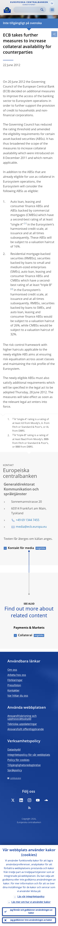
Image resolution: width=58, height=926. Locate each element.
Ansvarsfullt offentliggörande (25, 729)
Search (42, 9)
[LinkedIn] (21, 800)
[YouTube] (37, 800)
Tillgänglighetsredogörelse (24, 765)
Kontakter (13, 690)
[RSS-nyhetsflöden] (29, 807)
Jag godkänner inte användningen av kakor (31, 920)
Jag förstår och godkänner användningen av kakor (31, 911)
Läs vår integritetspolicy (30, 897)
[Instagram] (29, 800)
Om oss (12, 670)
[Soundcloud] (46, 800)
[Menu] (52, 10)
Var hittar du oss (17, 695)
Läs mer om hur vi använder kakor (31, 902)
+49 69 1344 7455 (27, 520)
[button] (52, 3)
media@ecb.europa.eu (31, 526)
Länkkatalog (15, 778)
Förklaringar (14, 680)
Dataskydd (14, 749)
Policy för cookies (18, 760)
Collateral (25, 635)
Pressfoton (14, 685)
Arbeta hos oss (16, 675)
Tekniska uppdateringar (22, 724)
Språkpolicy (14, 770)
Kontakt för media (21, 548)
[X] (12, 800)
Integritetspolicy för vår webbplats (28, 755)
